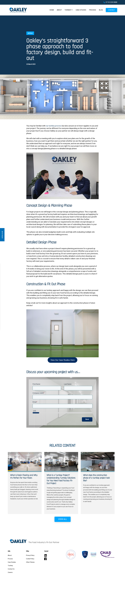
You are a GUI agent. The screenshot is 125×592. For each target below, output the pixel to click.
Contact (111, 10)
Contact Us (11, 569)
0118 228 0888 (111, 2)
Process (92, 10)
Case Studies (81, 10)
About (59, 10)
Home (52, 10)
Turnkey (68, 10)
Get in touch (2, 234)
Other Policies (30, 562)
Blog (101, 10)
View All (62, 519)
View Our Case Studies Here (62, 360)
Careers (10, 572)
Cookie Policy (30, 559)
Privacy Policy (30, 555)
